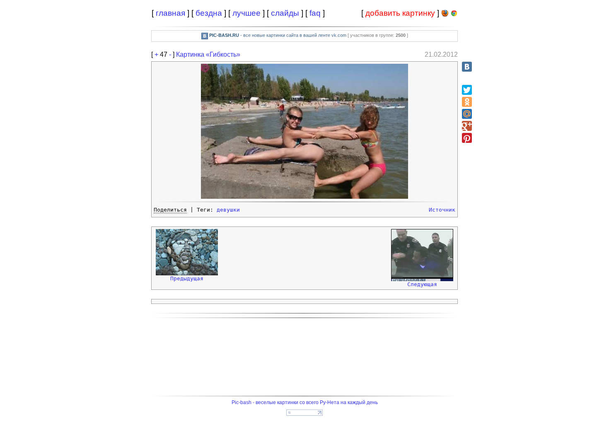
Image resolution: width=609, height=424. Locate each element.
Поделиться (170, 210)
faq (315, 13)
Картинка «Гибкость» (208, 54)
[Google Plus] (467, 126)
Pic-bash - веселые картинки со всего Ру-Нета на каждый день (305, 402)
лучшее (246, 13)
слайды (285, 13)
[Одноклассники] (467, 102)
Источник (442, 210)
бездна (209, 13)
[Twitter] (467, 90)
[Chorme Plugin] (454, 15)
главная (170, 13)
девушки (228, 210)
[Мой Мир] (467, 114)
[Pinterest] (467, 138)
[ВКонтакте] (467, 67)
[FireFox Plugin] (445, 15)
